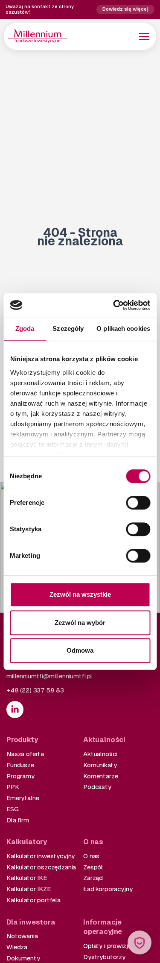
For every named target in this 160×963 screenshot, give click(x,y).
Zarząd (93, 877)
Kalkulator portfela (33, 900)
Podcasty (97, 786)
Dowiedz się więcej (125, 9)
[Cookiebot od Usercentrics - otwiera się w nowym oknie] (114, 305)
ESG (12, 809)
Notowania (22, 935)
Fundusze (20, 765)
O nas (91, 856)
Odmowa (80, 650)
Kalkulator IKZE (28, 888)
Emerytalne (22, 797)
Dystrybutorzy (104, 956)
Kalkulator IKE (26, 877)
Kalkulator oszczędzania (41, 867)
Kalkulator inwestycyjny (40, 856)
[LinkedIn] (14, 709)
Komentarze (100, 776)
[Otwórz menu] (144, 36)
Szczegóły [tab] (68, 328)
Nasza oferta (25, 753)
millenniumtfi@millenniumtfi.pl (49, 676)
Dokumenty (23, 958)
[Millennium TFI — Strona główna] (37, 36)
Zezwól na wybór (80, 622)
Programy (20, 776)
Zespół (93, 867)
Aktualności (100, 753)
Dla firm (17, 820)
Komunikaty (99, 765)
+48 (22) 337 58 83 (35, 690)
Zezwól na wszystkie (80, 594)
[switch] (138, 502)
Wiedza (16, 947)
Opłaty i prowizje (107, 945)
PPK (12, 786)
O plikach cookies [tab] (123, 328)
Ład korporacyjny (107, 888)
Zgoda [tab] (25, 328)
